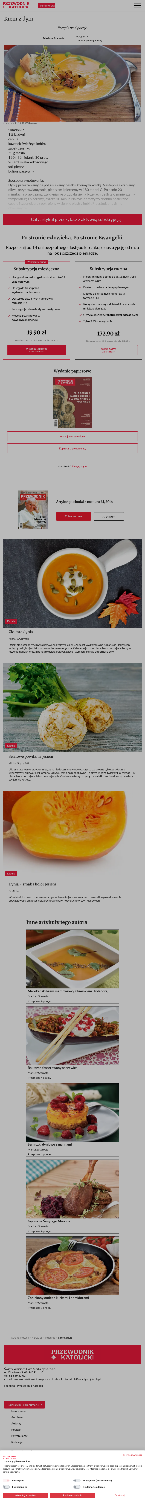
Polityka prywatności (132, 1454)
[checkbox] (6, 1480)
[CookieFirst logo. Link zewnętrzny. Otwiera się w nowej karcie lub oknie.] (9, 1457)
